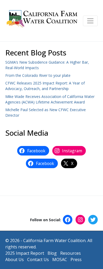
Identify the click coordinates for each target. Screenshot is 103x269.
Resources (70, 253)
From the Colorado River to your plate (38, 75)
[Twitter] (93, 219)
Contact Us (38, 259)
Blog (52, 253)
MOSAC (59, 259)
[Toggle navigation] (90, 21)
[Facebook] (67, 219)
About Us (14, 259)
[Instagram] (80, 219)
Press (76, 259)
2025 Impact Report (24, 253)
